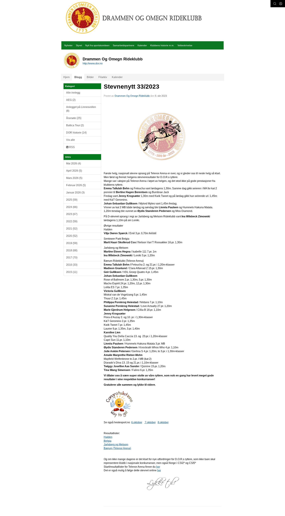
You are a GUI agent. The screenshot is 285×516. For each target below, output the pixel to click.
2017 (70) (71, 257)
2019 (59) (71, 243)
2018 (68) (71, 250)
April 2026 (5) (74, 170)
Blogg (78, 77)
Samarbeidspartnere (123, 45)
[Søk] (275, 4)
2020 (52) (71, 235)
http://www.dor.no (93, 63)
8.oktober (163, 422)
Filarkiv (102, 77)
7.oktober (150, 422)
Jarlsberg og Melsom (116, 444)
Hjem (66, 77)
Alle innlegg (73, 92)
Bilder (90, 77)
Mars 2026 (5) (74, 178)
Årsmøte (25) (73, 118)
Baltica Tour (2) (75, 125)
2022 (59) (71, 221)
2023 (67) (71, 214)
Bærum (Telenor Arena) (117, 448)
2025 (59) (71, 199)
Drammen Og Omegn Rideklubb (132, 95)
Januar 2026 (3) (75, 192)
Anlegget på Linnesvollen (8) (81, 109)
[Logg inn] (281, 4)
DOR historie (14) (76, 132)
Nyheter (68, 45)
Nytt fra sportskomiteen (97, 45)
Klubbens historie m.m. (162, 45)
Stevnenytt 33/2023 (131, 86)
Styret (79, 45)
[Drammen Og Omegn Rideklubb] (134, 17)
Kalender (142, 45)
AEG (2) (71, 100)
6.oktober (136, 422)
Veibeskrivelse (184, 45)
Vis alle (70, 139)
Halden (108, 437)
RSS (71, 147)
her (158, 466)
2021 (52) (71, 228)
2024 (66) (71, 207)
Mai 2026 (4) (73, 163)
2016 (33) (71, 264)
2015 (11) (71, 272)
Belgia (107, 440)
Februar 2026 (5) (76, 185)
